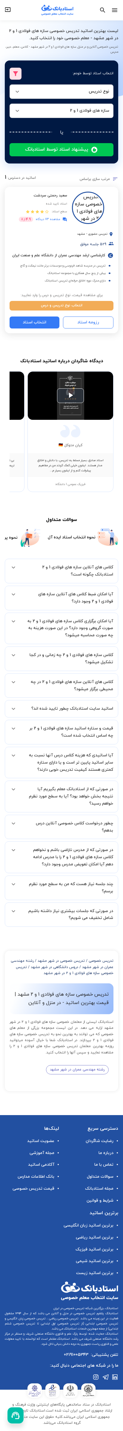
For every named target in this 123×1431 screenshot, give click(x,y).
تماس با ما (103, 1164)
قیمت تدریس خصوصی (33, 1188)
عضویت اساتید (40, 1141)
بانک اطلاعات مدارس (36, 1176)
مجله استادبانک (99, 1188)
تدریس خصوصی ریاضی (63, 1318)
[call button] (15, 1415)
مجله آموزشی (42, 1153)
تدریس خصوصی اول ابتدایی (59, 1323)
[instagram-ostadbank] (96, 1377)
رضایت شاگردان (99, 1141)
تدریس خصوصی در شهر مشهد (61, 960)
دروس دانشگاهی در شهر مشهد (54, 967)
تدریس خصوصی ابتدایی (101, 1323)
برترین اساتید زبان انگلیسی (88, 1225)
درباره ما (106, 1153)
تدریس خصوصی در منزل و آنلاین (72, 1313)
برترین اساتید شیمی (94, 1261)
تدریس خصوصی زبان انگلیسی (26, 1318)
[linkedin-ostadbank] (115, 1377)
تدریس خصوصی (101, 960)
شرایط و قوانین (100, 1200)
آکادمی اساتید (41, 1164)
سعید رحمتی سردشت (50, 195)
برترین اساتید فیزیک (94, 1249)
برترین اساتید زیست (94, 1273)
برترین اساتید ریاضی (94, 1237)
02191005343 (76, 1355)
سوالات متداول (100, 1176)
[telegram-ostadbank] (106, 1377)
